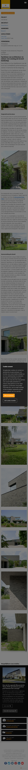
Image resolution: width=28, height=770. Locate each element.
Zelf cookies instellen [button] (10, 400)
